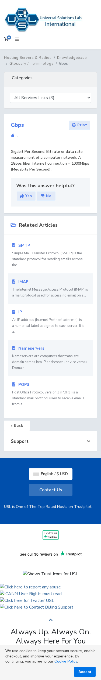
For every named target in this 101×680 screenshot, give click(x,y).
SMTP (47, 255)
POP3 (48, 394)
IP (48, 321)
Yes (28, 196)
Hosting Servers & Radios (28, 57)
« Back (17, 425)
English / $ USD (54, 473)
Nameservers (50, 358)
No (48, 196)
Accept (84, 672)
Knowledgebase (72, 57)
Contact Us (50, 490)
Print (81, 125)
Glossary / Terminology (31, 63)
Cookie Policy (65, 661)
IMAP (50, 288)
